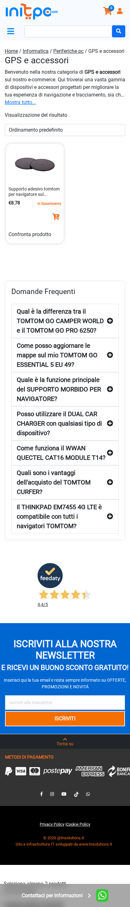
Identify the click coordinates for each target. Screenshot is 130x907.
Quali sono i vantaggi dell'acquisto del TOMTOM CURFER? (54, 482)
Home (11, 51)
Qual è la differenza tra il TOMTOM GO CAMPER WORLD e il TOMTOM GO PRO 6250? (60, 321)
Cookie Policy (78, 824)
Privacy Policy (52, 824)
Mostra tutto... (20, 102)
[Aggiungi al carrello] (55, 217)
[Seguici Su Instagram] (52, 794)
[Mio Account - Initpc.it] (120, 11)
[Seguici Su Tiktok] (76, 794)
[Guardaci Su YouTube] (64, 794)
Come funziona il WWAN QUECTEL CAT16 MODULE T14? (61, 452)
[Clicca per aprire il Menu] (12, 31)
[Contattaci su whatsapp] (88, 794)
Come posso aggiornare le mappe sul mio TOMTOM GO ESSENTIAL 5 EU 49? (57, 355)
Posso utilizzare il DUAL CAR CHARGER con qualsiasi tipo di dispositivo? (59, 423)
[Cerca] (118, 31)
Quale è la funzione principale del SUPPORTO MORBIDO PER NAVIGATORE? (59, 389)
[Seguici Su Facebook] (41, 794)
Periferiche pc (68, 51)
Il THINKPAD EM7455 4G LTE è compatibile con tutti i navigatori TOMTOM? (59, 516)
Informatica (36, 51)
